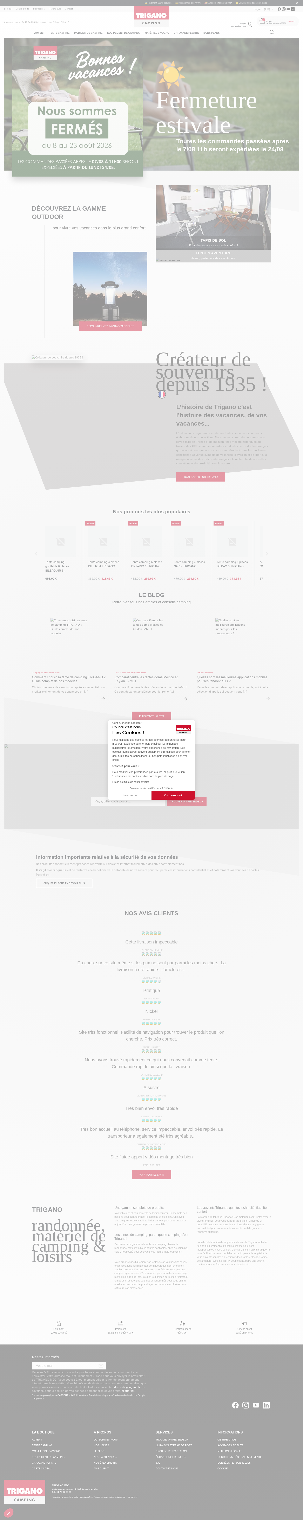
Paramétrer (129, 795)
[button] (9, 1513)
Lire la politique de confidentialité (130, 782)
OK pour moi (173, 795)
